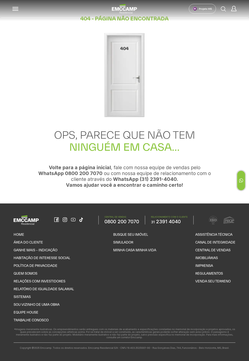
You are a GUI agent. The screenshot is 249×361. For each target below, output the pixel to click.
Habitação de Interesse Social (42, 258)
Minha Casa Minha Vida (134, 250)
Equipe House (26, 312)
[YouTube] (73, 220)
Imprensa (204, 265)
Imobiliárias (206, 258)
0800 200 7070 (121, 221)
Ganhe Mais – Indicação (35, 250)
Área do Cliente (28, 242)
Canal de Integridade (215, 242)
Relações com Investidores (39, 281)
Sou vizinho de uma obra (37, 304)
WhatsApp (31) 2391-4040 (145, 179)
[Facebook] (56, 220)
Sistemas (22, 297)
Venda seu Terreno (213, 281)
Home (19, 234)
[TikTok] (81, 220)
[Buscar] (223, 9)
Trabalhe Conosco (31, 320)
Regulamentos (209, 273)
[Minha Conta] (234, 9)
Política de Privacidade (35, 265)
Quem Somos (25, 273)
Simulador (123, 242)
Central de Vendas (213, 250)
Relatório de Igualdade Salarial (44, 289)
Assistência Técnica (213, 234)
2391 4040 (166, 221)
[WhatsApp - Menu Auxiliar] (241, 180)
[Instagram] (65, 220)
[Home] (124, 9)
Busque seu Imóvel (130, 234)
